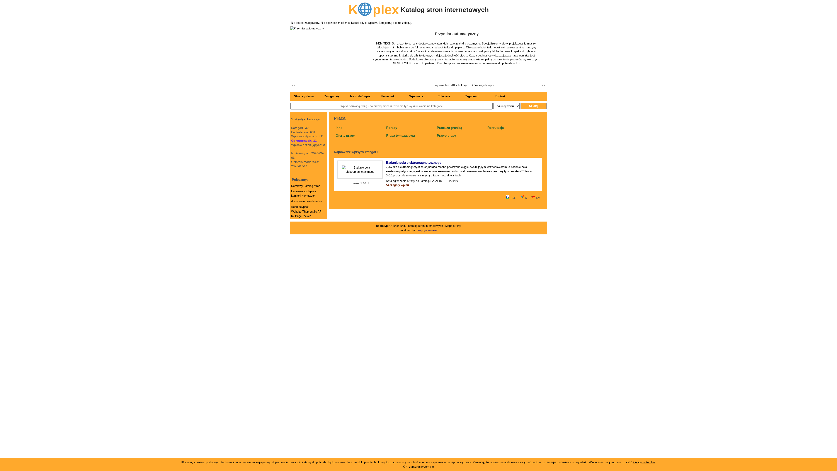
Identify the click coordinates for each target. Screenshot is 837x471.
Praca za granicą (449, 128)
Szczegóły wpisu (484, 85)
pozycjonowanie (427, 230)
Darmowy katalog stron (305, 186)
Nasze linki (388, 96)
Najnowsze (416, 96)
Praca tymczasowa (400, 135)
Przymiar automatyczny (457, 34)
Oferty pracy (345, 135)
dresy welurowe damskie (306, 201)
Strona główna (304, 96)
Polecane (444, 96)
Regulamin (472, 96)
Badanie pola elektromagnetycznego (413, 162)
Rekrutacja (495, 128)
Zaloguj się (331, 96)
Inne (339, 128)
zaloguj (406, 22)
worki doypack (300, 206)
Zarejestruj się (388, 22)
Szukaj (533, 106)
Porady (391, 128)
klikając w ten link (644, 462)
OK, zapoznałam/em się (418, 466)
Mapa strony (453, 225)
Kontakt (500, 96)
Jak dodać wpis (359, 96)
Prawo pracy (446, 135)
